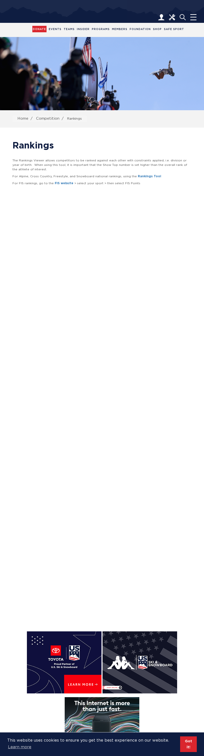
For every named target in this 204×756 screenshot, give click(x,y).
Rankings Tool (149, 176)
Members (119, 29)
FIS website (64, 183)
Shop (157, 29)
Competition (47, 118)
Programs (101, 29)
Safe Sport (174, 29)
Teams (69, 29)
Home (22, 118)
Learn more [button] (19, 747)
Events (55, 29)
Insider (83, 29)
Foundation (140, 29)
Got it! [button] (188, 744)
